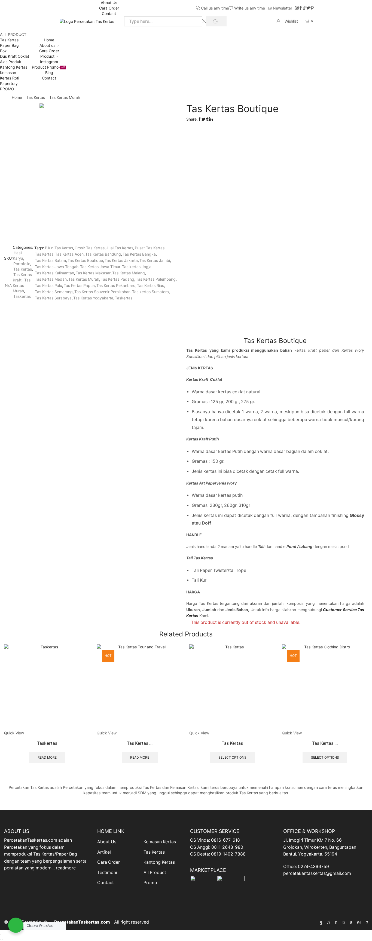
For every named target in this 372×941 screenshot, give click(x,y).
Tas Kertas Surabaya (53, 298)
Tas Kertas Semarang (54, 291)
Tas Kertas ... (140, 743)
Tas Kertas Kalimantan (54, 273)
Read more (47, 757)
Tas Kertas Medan (51, 279)
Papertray (9, 83)
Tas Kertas (9, 40)
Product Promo (48, 67)
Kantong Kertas (13, 67)
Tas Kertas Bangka (139, 254)
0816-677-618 (225, 840)
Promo (150, 882)
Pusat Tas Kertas (149, 248)
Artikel (104, 852)
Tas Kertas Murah (64, 97)
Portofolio (21, 263)
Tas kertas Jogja (136, 266)
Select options (232, 757)
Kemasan (8, 72)
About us (47, 45)
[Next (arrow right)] (2, 939)
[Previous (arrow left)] (0, 939)
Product (47, 56)
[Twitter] (308, 8)
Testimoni (107, 872)
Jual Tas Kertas (119, 248)
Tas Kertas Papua (79, 285)
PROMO (7, 89)
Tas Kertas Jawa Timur (100, 266)
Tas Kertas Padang (117, 279)
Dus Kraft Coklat (14, 56)
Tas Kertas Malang (128, 273)
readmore (66, 867)
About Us (109, 2)
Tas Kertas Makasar (93, 273)
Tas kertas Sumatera (150, 291)
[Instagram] (297, 8)
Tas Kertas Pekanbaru (115, 285)
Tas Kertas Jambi (154, 260)
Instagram (49, 61)
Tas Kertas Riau (150, 285)
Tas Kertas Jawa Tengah (56, 266)
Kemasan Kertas (160, 841)
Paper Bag (9, 45)
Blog (49, 72)
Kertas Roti (9, 78)
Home (49, 40)
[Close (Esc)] (0, 934)
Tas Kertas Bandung (103, 254)
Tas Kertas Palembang (156, 279)
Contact (109, 13)
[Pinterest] (312, 8)
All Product (155, 872)
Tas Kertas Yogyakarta (93, 298)
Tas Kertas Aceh (69, 254)
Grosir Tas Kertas (90, 248)
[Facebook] (301, 8)
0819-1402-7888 (228, 854)
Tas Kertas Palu (48, 285)
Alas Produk (10, 61)
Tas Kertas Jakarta (121, 260)
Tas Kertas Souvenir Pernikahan (102, 291)
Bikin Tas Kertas (59, 248)
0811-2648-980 (227, 847)
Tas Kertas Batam (50, 260)
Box (3, 50)
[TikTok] (304, 8)
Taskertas (22, 296)
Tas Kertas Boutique (85, 260)
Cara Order (109, 8)
